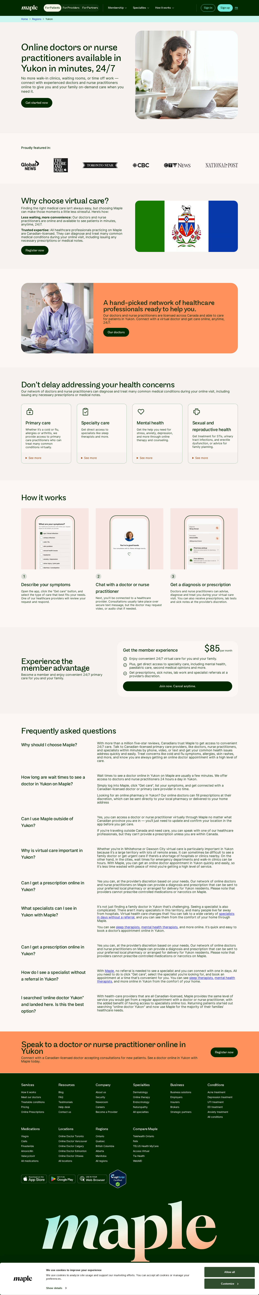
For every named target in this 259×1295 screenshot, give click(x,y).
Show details (54, 1288)
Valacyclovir (28, 1155)
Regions (36, 18)
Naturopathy (140, 1106)
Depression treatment (220, 1097)
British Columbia (105, 1146)
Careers (100, 1106)
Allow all (229, 1272)
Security (100, 1097)
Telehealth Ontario (143, 1136)
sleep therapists (128, 927)
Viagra (25, 1136)
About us (101, 1092)
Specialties (139, 8)
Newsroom (102, 1102)
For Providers (71, 8)
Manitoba (101, 1155)
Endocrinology (141, 1102)
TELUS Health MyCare (146, 1146)
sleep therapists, (201, 978)
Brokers (174, 1106)
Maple (109, 971)
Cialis (24, 1141)
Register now (35, 250)
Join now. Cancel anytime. (177, 686)
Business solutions (180, 1092)
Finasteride (27, 1146)
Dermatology (140, 1092)
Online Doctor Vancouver (72, 1141)
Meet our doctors (31, 1097)
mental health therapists (159, 927)
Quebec (100, 1141)
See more (35, 458)
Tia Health (139, 1155)
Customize (227, 1283)
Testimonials (65, 1102)
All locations (65, 1160)
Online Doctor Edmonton (72, 1150)
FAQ (60, 1097)
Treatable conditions (33, 1102)
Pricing (25, 1106)
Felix (135, 1141)
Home (24, 18)
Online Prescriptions (32, 1111)
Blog (61, 1092)
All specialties (141, 1111)
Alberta (100, 1150)
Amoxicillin (27, 1150)
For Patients (52, 8)
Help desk (64, 1106)
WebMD (137, 1160)
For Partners (90, 8)
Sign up (225, 8)
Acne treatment (216, 1092)
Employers (176, 1097)
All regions (101, 1160)
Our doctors (116, 332)
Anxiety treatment (218, 1111)
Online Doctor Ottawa (70, 1155)
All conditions (215, 1116)
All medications (29, 1160)
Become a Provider (107, 1111)
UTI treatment (216, 1102)
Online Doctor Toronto (71, 1136)
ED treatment (215, 1106)
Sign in (208, 8)
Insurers (175, 1102)
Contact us (64, 1111)
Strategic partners (180, 1111)
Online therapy (141, 1097)
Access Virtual (141, 1150)
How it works (163, 8)
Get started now (37, 103)
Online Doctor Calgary (71, 1146)
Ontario (100, 1136)
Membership (116, 8)
